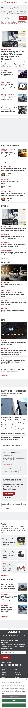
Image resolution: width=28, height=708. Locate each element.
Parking (3, 340)
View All (8, 497)
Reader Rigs (5, 583)
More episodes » (8, 465)
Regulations (5, 70)
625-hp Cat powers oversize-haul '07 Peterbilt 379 (7, 609)
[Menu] (2, 2)
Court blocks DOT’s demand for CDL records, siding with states (12, 371)
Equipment (4, 106)
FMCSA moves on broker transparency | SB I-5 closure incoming (13, 237)
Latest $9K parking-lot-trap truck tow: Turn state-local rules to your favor (13, 194)
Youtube (17, 468)
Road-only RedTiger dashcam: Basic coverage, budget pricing (8, 554)
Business (5, 206)
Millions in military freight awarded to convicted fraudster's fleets (7, 74)
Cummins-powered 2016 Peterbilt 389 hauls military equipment (9, 598)
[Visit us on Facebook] (2, 665)
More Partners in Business (12, 445)
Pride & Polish (5, 82)
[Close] (26, 680)
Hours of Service (6, 250)
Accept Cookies (14, 705)
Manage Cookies (14, 696)
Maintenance (5, 179)
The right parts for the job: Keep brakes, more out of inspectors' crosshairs (8, 542)
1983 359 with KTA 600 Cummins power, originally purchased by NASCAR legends (8, 86)
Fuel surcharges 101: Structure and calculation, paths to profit (12, 438)
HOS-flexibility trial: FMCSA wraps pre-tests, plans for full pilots (13, 253)
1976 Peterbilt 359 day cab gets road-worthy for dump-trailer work (8, 586)
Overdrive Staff (6, 186)
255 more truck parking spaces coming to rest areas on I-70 (13, 343)
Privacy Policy (7, 23)
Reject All (14, 700)
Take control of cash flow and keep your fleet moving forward (9, 154)
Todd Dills (9, 174)
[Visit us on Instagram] (16, 665)
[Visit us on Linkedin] (9, 665)
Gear (4, 537)
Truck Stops (5, 348)
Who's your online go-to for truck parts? (11, 182)
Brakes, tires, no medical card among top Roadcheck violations (9, 109)
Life (3, 320)
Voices (5, 162)
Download (9, 493)
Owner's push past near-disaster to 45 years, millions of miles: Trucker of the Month (8, 98)
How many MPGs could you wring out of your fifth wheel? (14, 303)
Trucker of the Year (7, 94)
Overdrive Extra (6, 49)
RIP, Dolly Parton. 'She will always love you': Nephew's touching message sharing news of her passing (13, 352)
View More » (5, 258)
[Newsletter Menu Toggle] (26, 2)
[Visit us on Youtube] (13, 665)
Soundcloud (14, 471)
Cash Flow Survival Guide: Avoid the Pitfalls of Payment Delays (13, 487)
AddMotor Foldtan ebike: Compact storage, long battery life (8, 567)
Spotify (6, 471)
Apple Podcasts (8, 468)
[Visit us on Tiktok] (20, 665)
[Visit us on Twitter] (5, 665)
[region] (14, 693)
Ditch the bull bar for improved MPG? (13, 433)
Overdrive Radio (6, 191)
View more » (5, 575)
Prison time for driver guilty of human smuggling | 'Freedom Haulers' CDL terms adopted (13, 362)
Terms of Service (15, 23)
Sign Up (5, 657)
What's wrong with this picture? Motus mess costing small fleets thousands (12, 55)
